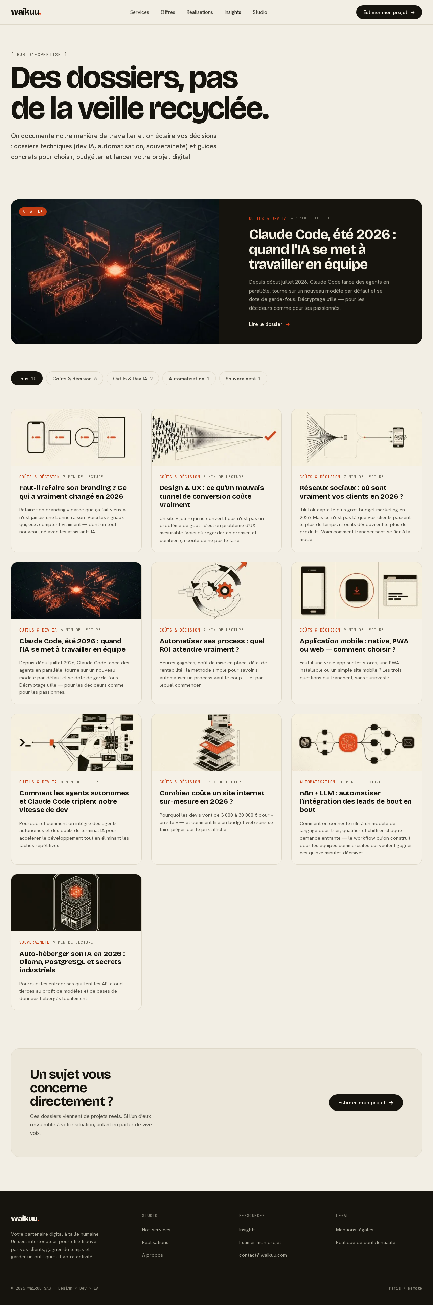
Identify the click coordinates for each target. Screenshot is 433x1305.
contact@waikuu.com (263, 1255)
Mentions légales (354, 1229)
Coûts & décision (74, 378)
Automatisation (189, 378)
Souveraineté (243, 378)
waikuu (26, 12)
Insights (233, 12)
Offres (168, 12)
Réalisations (200, 12)
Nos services (156, 1229)
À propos (152, 1255)
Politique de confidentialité (365, 1242)
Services (139, 12)
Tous (26, 378)
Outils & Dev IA (133, 378)
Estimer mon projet (389, 12)
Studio (260, 12)
